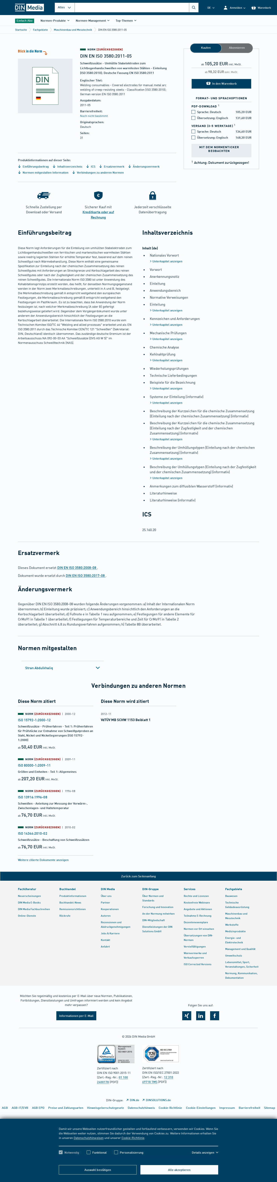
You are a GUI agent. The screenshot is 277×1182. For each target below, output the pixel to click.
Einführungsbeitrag (35, 166)
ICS (92, 166)
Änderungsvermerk (146, 166)
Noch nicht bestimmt (94, 116)
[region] (138, 1143)
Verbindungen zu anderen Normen (100, 172)
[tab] (63, 668)
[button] (234, 7)
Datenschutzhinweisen (88, 1138)
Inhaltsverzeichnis (69, 166)
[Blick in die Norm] (45, 81)
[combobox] (136, 7)
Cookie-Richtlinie (133, 1138)
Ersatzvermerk (113, 166)
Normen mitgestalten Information (45, 172)
